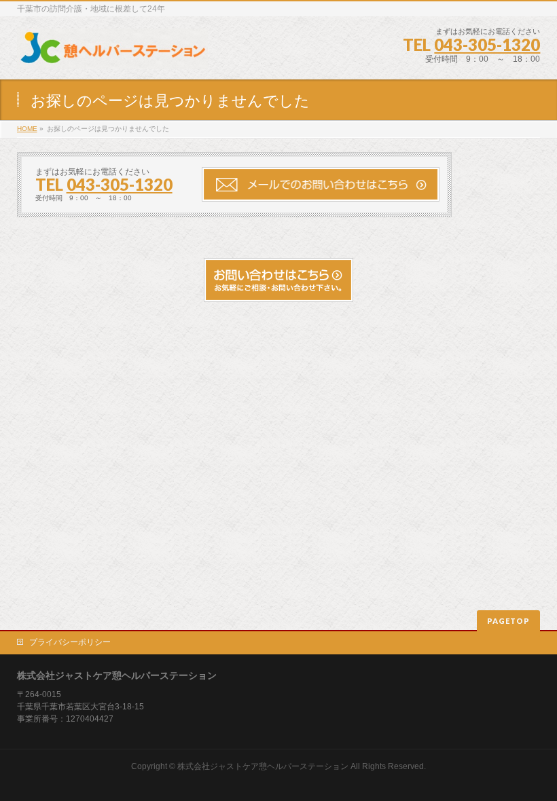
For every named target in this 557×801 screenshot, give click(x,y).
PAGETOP (508, 620)
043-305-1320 (487, 44)
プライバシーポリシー (70, 642)
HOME (27, 128)
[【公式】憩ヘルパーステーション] (113, 54)
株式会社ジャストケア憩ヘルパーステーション (262, 766)
